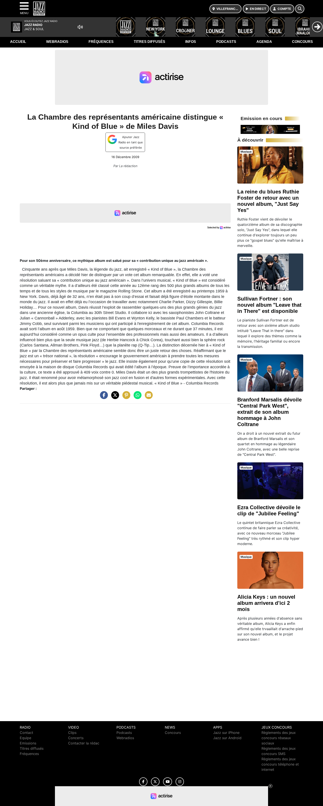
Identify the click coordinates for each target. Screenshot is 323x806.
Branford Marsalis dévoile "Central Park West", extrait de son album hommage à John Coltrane (269, 412)
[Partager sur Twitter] (114, 397)
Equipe (25, 738)
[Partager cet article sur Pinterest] (125, 397)
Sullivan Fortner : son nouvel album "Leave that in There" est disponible (269, 305)
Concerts (75, 738)
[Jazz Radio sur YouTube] (167, 781)
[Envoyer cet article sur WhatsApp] (136, 397)
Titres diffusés (149, 42)
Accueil (18, 42)
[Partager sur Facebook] (103, 397)
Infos (190, 42)
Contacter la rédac (83, 743)
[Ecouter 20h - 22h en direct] (270, 129)
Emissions (28, 743)
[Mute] (80, 27)
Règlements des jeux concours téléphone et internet (280, 764)
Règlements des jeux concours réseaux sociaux (278, 737)
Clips (72, 732)
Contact (26, 732)
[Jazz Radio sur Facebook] (143, 781)
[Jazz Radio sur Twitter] (155, 781)
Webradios (57, 42)
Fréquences (101, 42)
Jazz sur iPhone (226, 732)
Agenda (264, 42)
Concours (302, 42)
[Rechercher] (299, 8)
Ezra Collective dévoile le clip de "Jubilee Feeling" (268, 510)
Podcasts (226, 42)
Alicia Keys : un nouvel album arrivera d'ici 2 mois (266, 603)
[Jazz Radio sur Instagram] (180, 781)
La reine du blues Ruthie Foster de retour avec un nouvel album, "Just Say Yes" (268, 201)
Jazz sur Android (227, 738)
